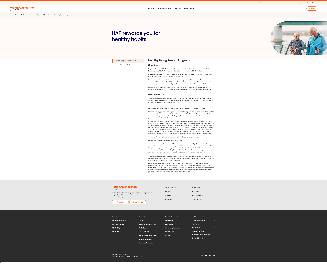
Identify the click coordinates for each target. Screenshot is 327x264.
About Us (178, 8)
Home (11, 15)
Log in (141, 220)
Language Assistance (199, 231)
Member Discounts (145, 239)
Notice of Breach (197, 238)
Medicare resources (28, 15)
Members (18, 15)
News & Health (189, 8)
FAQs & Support (144, 232)
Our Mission (169, 220)
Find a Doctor (196, 191)
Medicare (115, 232)
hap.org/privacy (156, 137)
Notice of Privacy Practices (201, 234)
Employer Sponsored (119, 220)
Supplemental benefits (43, 15)
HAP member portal (176, 76)
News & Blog (169, 232)
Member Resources (164, 8)
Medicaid (116, 228)
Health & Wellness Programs (148, 235)
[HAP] (22, 8)
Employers (168, 195)
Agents (167, 191)
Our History (169, 224)
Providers (168, 199)
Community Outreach (172, 228)
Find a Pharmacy (197, 195)
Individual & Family (118, 224)
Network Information (146, 243)
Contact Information (198, 220)
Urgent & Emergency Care (147, 224)
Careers (168, 235)
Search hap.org (197, 199)
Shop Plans (151, 8)
